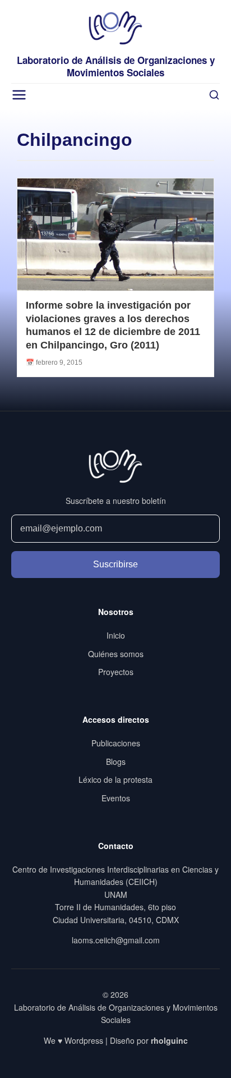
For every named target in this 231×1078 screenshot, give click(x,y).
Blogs (116, 761)
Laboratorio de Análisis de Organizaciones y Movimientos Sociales (116, 66)
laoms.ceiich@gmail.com (116, 940)
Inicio (116, 635)
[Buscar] (214, 94)
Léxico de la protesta (115, 779)
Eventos (115, 798)
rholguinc (169, 1040)
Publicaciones (115, 743)
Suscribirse (115, 564)
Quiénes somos (116, 653)
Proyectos (115, 671)
